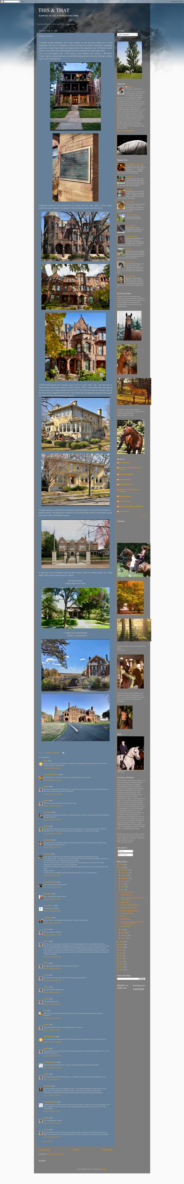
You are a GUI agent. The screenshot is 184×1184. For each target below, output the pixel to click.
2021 (121, 950)
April (123, 930)
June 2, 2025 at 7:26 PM (52, 1111)
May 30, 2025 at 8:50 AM (52, 957)
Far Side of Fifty (49, 1036)
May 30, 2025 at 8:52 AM (52, 980)
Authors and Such (127, 892)
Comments (123, 854)
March (123, 932)
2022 (121, 947)
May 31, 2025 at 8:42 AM (52, 1056)
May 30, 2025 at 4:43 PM (52, 1042)
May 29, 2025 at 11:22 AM (52, 806)
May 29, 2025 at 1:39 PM (52, 819)
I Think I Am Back (126, 895)
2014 (121, 953)
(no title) (128, 249)
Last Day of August (132, 215)
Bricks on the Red (125, 484)
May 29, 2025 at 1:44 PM (52, 833)
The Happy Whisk (50, 1062)
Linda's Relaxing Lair (51, 774)
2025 (121, 867)
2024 (121, 941)
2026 (121, 865)
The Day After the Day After (135, 164)
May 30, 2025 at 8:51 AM (52, 968)
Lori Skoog (48, 917)
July (122, 884)
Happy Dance (125, 902)
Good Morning (125, 919)
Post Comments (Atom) (56, 1154)
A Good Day (130, 202)
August (123, 881)
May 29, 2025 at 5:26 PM (52, 887)
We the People (131, 225)
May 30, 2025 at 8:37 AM (52, 935)
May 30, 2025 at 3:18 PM (52, 1018)
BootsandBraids (125, 479)
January (124, 938)
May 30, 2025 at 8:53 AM (52, 992)
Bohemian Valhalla (126, 474)
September (125, 878)
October (124, 875)
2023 (121, 944)
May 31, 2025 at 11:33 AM (52, 1068)
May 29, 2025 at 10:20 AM (52, 780)
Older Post (107, 1150)
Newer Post (44, 1150)
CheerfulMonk (49, 905)
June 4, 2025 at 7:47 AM (52, 1123)
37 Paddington (124, 462)
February (124, 935)
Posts (122, 851)
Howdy (123, 916)
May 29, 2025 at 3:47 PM (52, 875)
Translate (133, 37)
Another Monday (131, 236)
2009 (121, 967)
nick (45, 1010)
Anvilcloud (48, 812)
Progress (129, 189)
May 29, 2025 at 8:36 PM (52, 923)
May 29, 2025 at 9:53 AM (52, 768)
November (125, 873)
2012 (121, 958)
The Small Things (126, 913)
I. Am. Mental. (124, 511)
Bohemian (47, 1086)
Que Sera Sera (126, 926)
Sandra (46, 786)
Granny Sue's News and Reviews (131, 506)
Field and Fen (124, 501)
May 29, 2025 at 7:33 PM (52, 899)
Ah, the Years (130, 262)
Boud (46, 761)
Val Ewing (47, 854)
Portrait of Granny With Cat (130, 905)
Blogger (104, 1169)
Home (76, 1150)
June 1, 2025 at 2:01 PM (52, 1095)
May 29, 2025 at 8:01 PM (52, 911)
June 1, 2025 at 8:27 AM (52, 1079)
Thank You (129, 176)
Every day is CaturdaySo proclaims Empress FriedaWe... (132, 922)
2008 (121, 970)
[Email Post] (63, 753)
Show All (143, 515)
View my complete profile (125, 130)
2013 (121, 956)
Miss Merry (48, 894)
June (123, 887)
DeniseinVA (48, 840)
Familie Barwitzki (125, 496)
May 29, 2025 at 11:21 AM (52, 794)
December (125, 870)
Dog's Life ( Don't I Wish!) (129, 910)
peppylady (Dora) (50, 882)
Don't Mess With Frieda (128, 908)
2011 (121, 961)
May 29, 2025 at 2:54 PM (52, 847)
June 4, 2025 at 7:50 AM (52, 1137)
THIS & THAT (53, 10)
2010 (121, 964)
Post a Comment (47, 1141)
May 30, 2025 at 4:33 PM (52, 1030)
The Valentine (130, 276)
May (122, 889)
